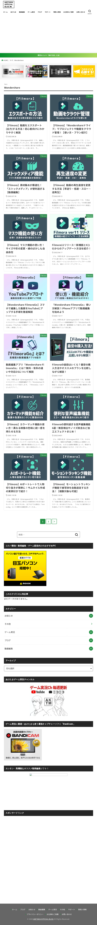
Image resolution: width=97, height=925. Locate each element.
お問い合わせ (80, 12)
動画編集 (22, 12)
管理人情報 (57, 12)
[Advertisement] (48, 34)
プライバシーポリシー (35, 914)
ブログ (40, 12)
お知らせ (9, 615)
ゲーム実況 (31, 12)
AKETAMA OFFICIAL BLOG (43, 919)
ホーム (5, 12)
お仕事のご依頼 (68, 12)
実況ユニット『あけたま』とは (48, 55)
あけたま (13, 12)
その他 (8, 623)
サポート (48, 12)
